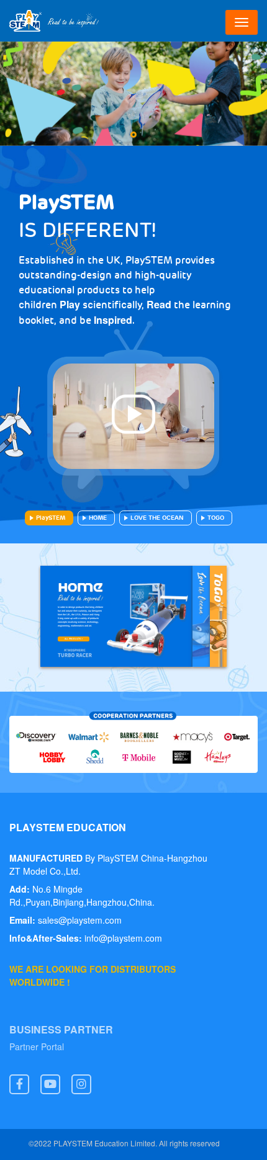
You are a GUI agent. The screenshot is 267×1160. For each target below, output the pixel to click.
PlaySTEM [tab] (50, 518)
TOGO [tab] (215, 518)
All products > (74, 639)
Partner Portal (36, 1048)
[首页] (54, 21)
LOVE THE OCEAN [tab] (157, 518)
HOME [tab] (98, 518)
